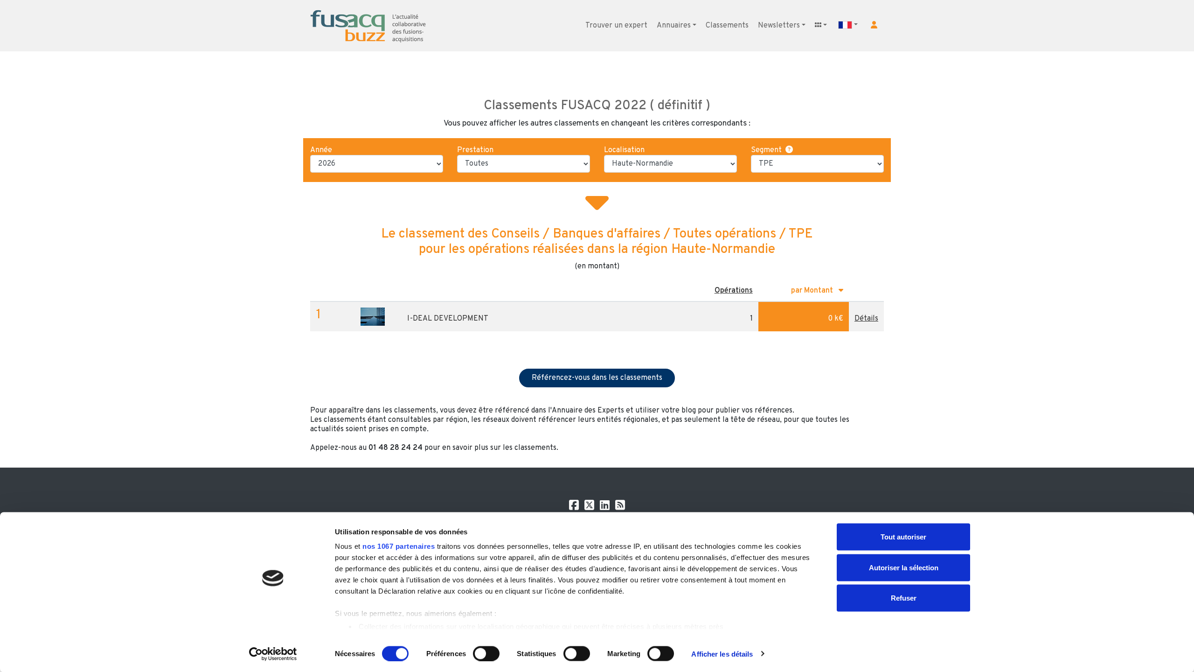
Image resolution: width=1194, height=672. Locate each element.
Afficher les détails (722, 654)
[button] (874, 24)
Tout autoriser (903, 537)
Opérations (734, 290)
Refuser (903, 598)
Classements (727, 25)
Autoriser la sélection (903, 567)
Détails (866, 318)
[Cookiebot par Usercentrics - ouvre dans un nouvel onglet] (273, 654)
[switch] (486, 653)
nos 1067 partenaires (398, 546)
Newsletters (779, 25)
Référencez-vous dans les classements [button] (597, 378)
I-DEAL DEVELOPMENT (447, 318)
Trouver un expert (616, 25)
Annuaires (674, 25)
